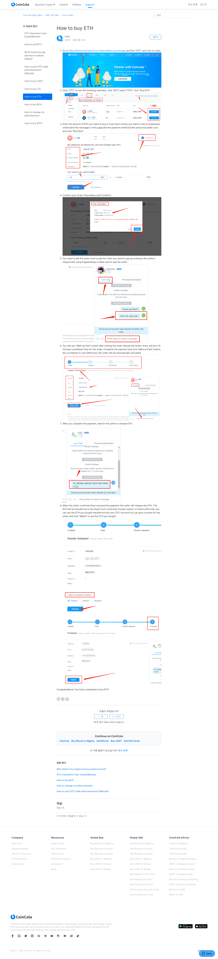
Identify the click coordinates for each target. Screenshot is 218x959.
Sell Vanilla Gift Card (141, 894)
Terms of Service (21, 854)
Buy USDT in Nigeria (101, 859)
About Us (17, 843)
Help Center (57, 843)
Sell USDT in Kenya (140, 869)
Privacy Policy (19, 859)
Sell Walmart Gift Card (142, 874)
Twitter (63, 699)
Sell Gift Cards (132, 740)
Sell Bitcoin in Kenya (141, 854)
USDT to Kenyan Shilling (182, 884)
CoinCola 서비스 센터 (32, 15)
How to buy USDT (33, 81)
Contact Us (57, 854)
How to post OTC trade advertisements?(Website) (36, 70)
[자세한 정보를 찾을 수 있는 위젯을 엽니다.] (207, 954)
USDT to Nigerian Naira (182, 864)
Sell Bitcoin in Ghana (141, 849)
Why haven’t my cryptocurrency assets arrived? (81, 769)
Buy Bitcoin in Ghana (101, 849)
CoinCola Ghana (178, 849)
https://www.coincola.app (112, 50)
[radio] (101, 716)
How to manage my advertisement (34, 114)
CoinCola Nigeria (178, 843)
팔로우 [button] (155, 37)
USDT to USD (176, 894)
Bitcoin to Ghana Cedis (182, 869)
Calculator (57, 864)
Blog (53, 869)
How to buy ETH (32, 96)
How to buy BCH (33, 104)
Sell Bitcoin (103, 740)
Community (18, 864)
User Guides (67, 15)
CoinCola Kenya (177, 854)
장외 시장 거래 (52, 15)
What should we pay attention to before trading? (34, 55)
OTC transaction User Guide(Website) (35, 35)
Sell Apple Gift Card (141, 879)
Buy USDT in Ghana (100, 864)
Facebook (58, 699)
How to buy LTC (32, 88)
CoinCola (64, 740)
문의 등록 (193, 4)
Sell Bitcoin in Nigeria (142, 843)
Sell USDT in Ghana (140, 864)
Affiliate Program (61, 859)
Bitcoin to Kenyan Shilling (183, 879)
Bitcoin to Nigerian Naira (182, 859)
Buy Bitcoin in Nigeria (82, 740)
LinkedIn (67, 699)
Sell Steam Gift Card (141, 884)
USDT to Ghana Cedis (181, 874)
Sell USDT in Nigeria (141, 859)
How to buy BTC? (33, 123)
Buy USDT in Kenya (100, 869)
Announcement (20, 849)
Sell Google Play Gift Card (144, 889)
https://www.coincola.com (82, 50)
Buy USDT (116, 740)
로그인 (203, 4)
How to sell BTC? (33, 44)
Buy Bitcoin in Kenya (101, 854)
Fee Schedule (58, 849)
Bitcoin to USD (177, 889)
